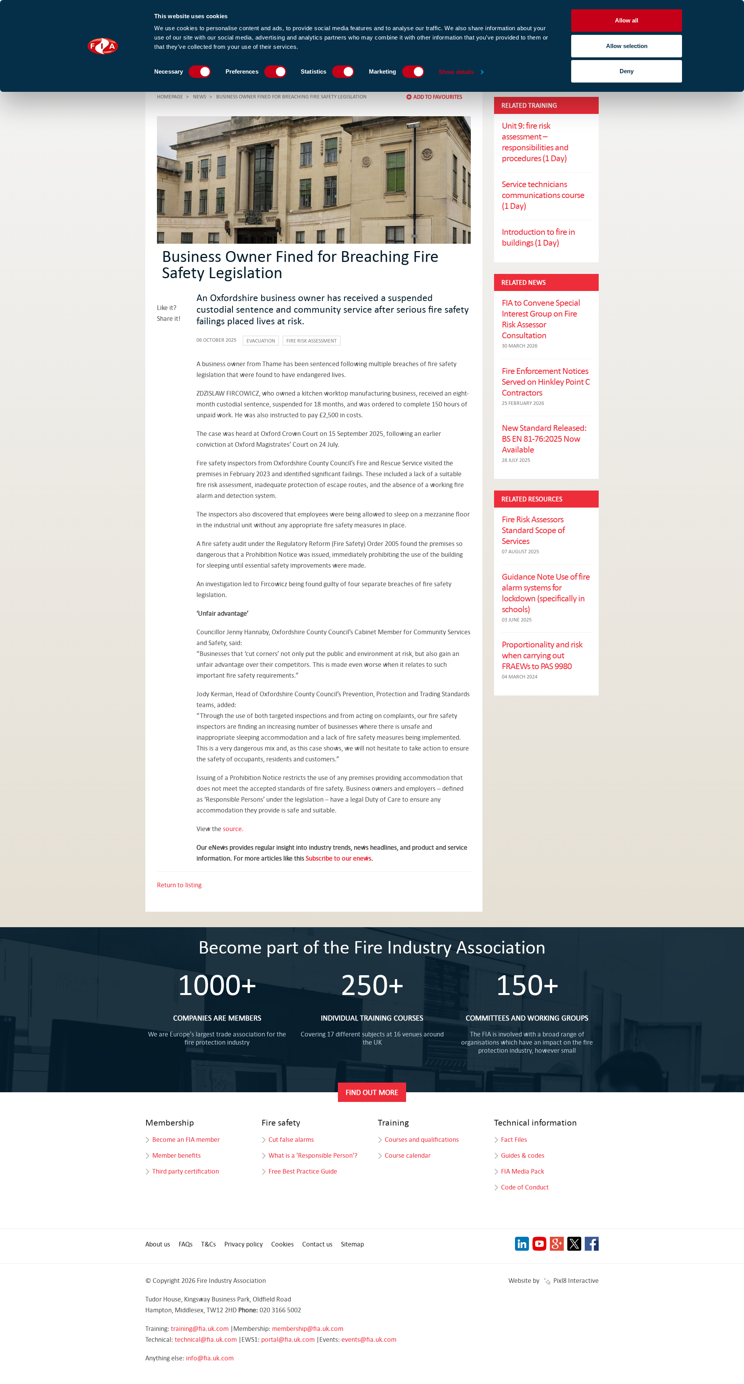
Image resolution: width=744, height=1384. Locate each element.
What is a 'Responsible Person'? (313, 1155)
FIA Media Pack (522, 1171)
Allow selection (627, 46)
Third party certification (185, 1171)
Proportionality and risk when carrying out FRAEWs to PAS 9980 (542, 655)
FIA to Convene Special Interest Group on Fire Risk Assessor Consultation (541, 318)
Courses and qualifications (422, 1139)
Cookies (282, 1244)
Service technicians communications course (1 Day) (543, 194)
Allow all (626, 20)
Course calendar (408, 1155)
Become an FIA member (186, 1139)
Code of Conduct (525, 1187)
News (199, 96)
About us (157, 1244)
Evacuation (260, 340)
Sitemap (352, 1244)
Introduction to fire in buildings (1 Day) (538, 237)
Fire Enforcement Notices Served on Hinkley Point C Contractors (546, 381)
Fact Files (514, 1139)
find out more (372, 1092)
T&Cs (208, 1244)
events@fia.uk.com (368, 1339)
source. (233, 829)
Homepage (170, 96)
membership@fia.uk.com (307, 1328)
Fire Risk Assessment (311, 340)
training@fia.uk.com (200, 1328)
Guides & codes (522, 1155)
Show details (456, 72)
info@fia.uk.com (210, 1358)
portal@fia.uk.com (288, 1339)
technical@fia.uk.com (206, 1339)
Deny (627, 71)
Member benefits (176, 1155)
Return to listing (179, 885)
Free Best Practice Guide (303, 1171)
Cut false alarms (291, 1139)
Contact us (317, 1244)
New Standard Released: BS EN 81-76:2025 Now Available (544, 438)
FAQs (186, 1244)
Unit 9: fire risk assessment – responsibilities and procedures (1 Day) (535, 141)
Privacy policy (243, 1244)
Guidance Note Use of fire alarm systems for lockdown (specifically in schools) (546, 592)
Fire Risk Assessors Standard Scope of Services (533, 529)
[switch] (275, 71)
